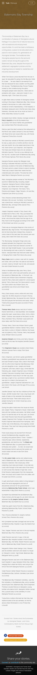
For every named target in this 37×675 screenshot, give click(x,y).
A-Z (31, 3)
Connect (5, 662)
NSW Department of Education (15, 640)
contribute (15, 662)
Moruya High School (15, 635)
